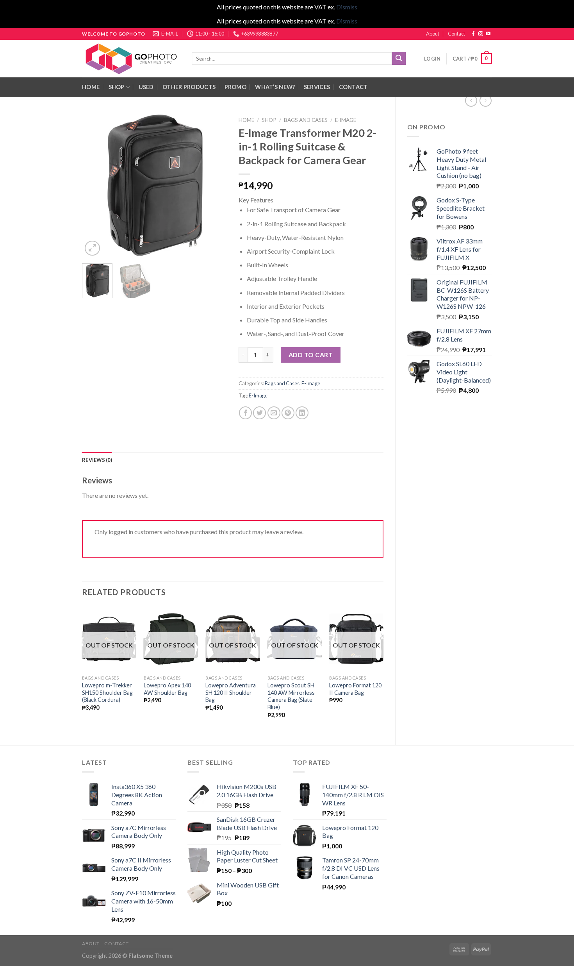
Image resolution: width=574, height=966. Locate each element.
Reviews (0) (97, 460)
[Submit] (398, 58)
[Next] (214, 185)
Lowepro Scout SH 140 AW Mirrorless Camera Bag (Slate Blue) (291, 696)
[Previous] (95, 185)
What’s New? (275, 87)
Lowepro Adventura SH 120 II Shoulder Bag (230, 692)
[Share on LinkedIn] (302, 412)
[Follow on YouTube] (488, 34)
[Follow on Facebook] (473, 34)
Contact (456, 33)
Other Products (189, 87)
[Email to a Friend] (273, 412)
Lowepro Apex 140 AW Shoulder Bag (167, 689)
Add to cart (311, 354)
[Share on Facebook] (245, 412)
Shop (117, 87)
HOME (91, 87)
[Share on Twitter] (259, 412)
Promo (235, 87)
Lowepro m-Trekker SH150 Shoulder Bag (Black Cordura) (107, 692)
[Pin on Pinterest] (288, 412)
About (432, 33)
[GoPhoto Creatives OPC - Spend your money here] (131, 58)
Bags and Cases (306, 120)
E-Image (345, 120)
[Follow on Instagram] (480, 34)
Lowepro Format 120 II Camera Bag (355, 689)
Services (317, 87)
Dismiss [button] (346, 7)
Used (146, 87)
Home (246, 120)
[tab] (97, 460)
